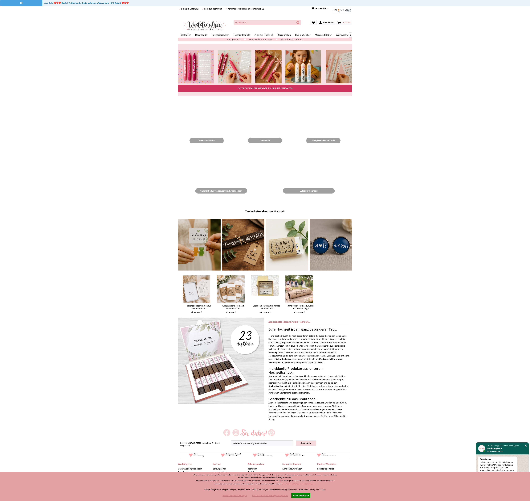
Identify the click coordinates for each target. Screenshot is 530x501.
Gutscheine (183, 472)
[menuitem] (341, 10)
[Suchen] (298, 22)
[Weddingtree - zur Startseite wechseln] (204, 25)
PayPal (251, 472)
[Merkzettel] (313, 22)
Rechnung (252, 468)
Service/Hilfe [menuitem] (320, 8)
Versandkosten (220, 472)
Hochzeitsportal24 (325, 468)
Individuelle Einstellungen (235, 495)
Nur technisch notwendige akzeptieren (270, 495)
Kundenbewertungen (292, 468)
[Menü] (350, 8)
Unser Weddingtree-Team (190, 468)
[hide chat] (526, 446)
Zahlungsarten (219, 468)
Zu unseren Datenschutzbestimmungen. (298, 484)
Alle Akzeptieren (301, 495)
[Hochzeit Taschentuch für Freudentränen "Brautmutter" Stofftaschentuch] (196, 286)
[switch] (348, 10)
